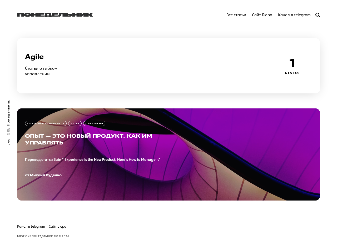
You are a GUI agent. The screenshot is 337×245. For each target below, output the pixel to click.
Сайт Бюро (262, 15)
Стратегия (94, 123)
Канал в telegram (294, 15)
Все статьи (236, 15)
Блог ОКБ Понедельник (35, 236)
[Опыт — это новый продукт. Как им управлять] (168, 154)
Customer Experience (46, 123)
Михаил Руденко (46, 175)
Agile (75, 123)
